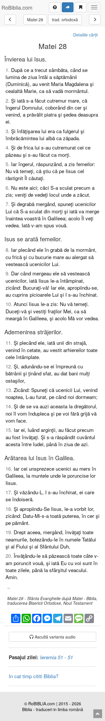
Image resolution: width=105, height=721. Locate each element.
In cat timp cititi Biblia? (33, 676)
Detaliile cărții (85, 35)
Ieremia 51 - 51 (56, 657)
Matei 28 (35, 19)
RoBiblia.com (16, 7)
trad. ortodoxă (65, 19)
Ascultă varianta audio (55, 637)
